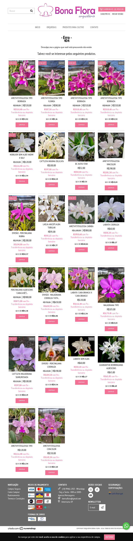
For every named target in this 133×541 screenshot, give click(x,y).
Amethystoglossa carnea (81, 226)
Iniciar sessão (117, 14)
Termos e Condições (16, 498)
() (113, 9)
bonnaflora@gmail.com (71, 498)
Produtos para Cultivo (73, 27)
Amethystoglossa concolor (51, 447)
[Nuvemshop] (22, 530)
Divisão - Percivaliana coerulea (51, 365)
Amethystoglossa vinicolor (111, 163)
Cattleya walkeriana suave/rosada (22, 375)
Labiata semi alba (81, 358)
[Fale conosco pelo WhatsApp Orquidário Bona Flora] (126, 526)
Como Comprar (14, 492)
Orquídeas (51, 27)
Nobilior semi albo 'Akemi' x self (22, 156)
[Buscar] (31, 11)
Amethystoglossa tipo (21, 445)
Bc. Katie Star (81, 163)
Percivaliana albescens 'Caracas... (22, 291)
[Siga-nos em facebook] (97, 489)
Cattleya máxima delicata (52, 161)
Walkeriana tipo (111, 305)
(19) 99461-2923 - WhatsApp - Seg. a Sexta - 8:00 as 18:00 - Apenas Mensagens (71, 492)
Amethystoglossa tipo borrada (21, 100)
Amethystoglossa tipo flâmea (51, 100)
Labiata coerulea (111, 224)
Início (37, 27)
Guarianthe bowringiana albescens (111, 367)
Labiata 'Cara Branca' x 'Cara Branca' (81, 294)
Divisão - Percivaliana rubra (22, 235)
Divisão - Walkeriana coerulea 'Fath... (51, 296)
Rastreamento (13, 495)
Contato (94, 27)
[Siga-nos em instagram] (90, 489)
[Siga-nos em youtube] (90, 495)
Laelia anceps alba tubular (51, 226)
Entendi (109, 537)
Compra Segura (14, 488)
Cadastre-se (105, 14)
